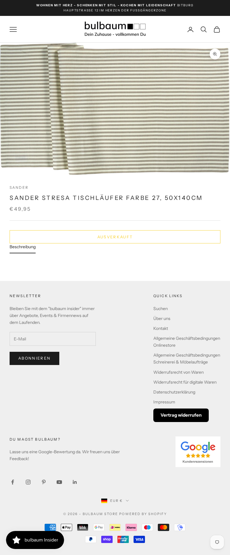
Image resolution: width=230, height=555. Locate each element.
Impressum (164, 402)
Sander (19, 187)
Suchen (160, 308)
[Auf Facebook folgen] (13, 482)
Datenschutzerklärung (174, 392)
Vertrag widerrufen (181, 415)
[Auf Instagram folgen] (28, 482)
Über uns (161, 318)
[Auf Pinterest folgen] (44, 482)
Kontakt (160, 328)
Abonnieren (34, 358)
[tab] (23, 248)
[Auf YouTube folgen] (59, 482)
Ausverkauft (115, 236)
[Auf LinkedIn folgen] (75, 482)
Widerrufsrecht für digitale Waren (185, 382)
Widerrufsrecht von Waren (178, 372)
